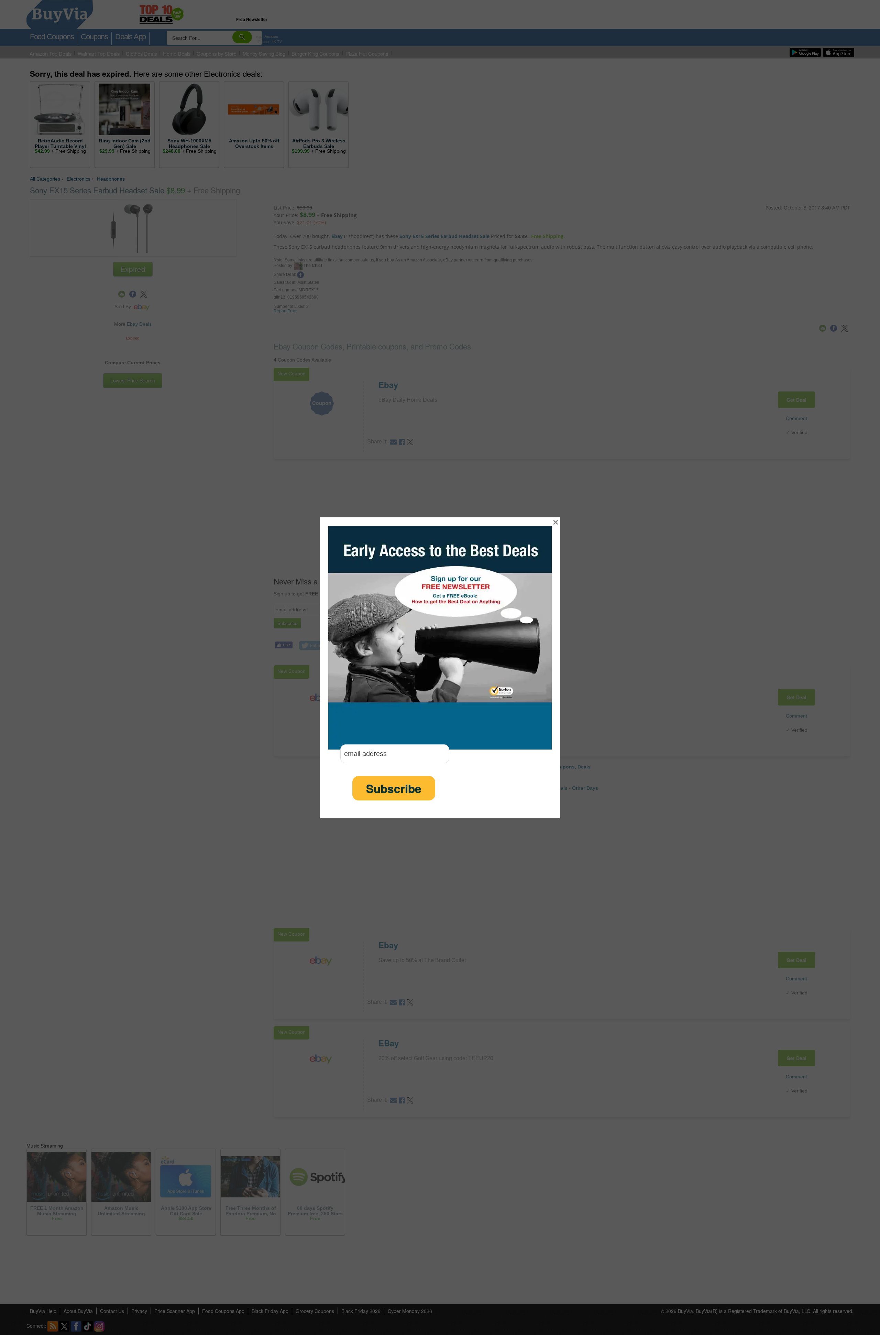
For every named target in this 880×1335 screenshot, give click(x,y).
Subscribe (393, 788)
